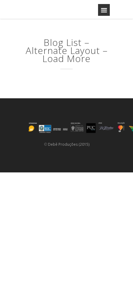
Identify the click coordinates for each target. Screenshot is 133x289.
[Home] (48, 9)
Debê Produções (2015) (68, 144)
